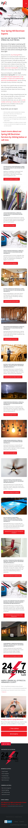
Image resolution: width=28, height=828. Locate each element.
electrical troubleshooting (16, 78)
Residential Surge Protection (11, 414)
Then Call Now (15, 728)
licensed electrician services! (15, 806)
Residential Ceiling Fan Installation (12, 492)
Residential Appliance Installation (12, 179)
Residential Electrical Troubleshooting (13, 575)
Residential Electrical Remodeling (12, 301)
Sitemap (16, 821)
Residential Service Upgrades (11, 263)
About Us (4, 692)
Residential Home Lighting (10, 453)
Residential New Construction (11, 339)
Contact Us (22, 821)
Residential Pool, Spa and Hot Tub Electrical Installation (14, 532)
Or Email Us (14, 734)
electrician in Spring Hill (11, 68)
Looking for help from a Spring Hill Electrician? (12, 719)
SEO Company (24, 824)
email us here (16, 102)
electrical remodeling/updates (9, 80)
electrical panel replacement (12, 76)
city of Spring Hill (15, 55)
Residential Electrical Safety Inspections (13, 377)
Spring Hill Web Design (14, 824)
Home (9, 15)
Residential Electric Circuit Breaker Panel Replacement (14, 615)
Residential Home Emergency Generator (13, 656)
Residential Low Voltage (10, 225)
